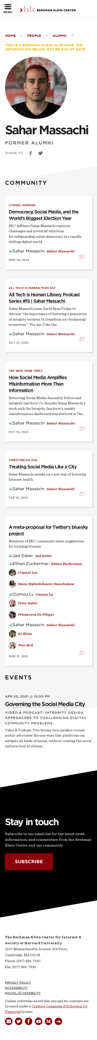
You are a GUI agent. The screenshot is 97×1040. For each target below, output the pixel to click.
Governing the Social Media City (45, 704)
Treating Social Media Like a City (42, 466)
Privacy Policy (18, 982)
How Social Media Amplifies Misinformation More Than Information (38, 384)
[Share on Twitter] (41, 153)
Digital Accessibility (23, 993)
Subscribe (29, 861)
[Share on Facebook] (31, 153)
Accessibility (16, 988)
